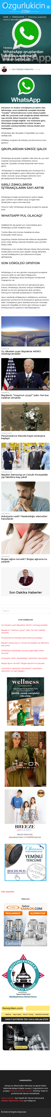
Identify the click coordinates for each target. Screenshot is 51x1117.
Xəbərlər (5, 348)
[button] (48, 7)
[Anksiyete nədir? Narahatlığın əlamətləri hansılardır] (25, 496)
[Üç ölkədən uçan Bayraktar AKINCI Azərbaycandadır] (25, 331)
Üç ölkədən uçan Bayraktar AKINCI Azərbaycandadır (21, 352)
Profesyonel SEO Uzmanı (21, 1091)
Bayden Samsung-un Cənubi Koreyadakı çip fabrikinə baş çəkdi (24, 476)
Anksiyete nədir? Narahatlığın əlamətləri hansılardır (24, 517)
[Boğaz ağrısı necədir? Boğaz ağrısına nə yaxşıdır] (25, 538)
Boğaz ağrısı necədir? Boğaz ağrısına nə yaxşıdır (24, 560)
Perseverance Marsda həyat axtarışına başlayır (23, 437)
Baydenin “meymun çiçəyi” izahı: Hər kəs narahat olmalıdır (25, 396)
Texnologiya (11, 48)
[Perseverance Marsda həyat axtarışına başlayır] (25, 416)
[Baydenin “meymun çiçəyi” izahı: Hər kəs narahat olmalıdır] (25, 374)
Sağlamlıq (5, 513)
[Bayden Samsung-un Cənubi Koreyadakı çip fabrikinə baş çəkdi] (25, 456)
